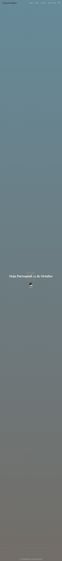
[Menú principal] (59, 3)
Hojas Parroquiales (30, 272)
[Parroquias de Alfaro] (9, 2)
